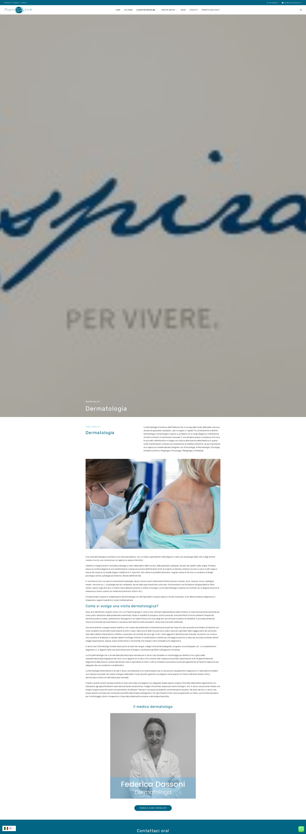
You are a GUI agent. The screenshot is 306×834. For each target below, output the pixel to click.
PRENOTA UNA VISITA (210, 10)
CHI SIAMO (128, 10)
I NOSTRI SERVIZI (168, 10)
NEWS (183, 10)
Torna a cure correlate (153, 808)
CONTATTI (194, 10)
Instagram (15, 2)
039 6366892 (273, 3)
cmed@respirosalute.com (292, 3)
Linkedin (24, 2)
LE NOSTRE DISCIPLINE (146, 10)
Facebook (7, 2)
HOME (118, 10)
